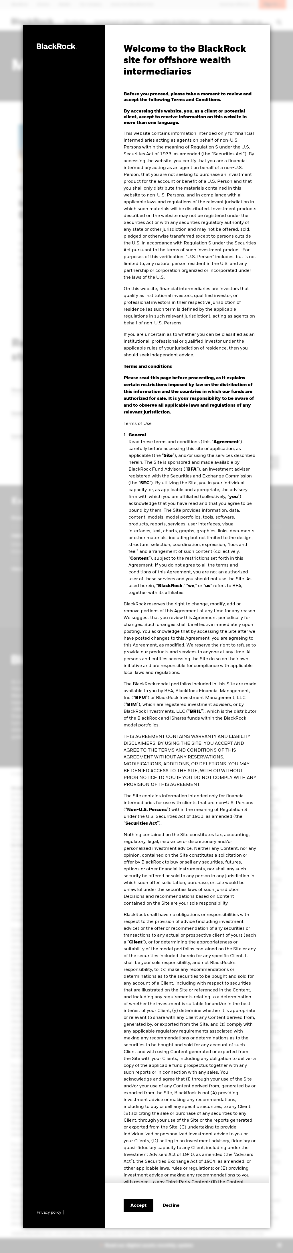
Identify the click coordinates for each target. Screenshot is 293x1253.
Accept (138, 1205)
